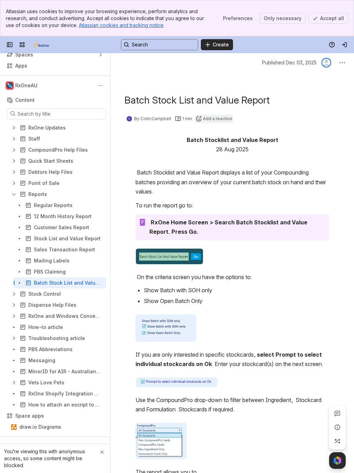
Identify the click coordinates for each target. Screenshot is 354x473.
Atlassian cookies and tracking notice (121, 25)
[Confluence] (41, 44)
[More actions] (100, 85)
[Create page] (337, 441)
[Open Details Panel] (337, 427)
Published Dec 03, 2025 (289, 62)
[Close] (102, 452)
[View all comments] (337, 413)
